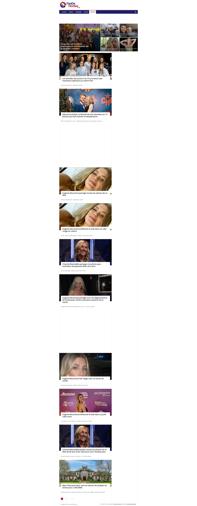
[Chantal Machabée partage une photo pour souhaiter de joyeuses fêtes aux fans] (85, 252)
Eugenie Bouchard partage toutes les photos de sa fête (84, 194)
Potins (86, 12)
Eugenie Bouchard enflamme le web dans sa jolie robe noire (84, 415)
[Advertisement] (98, 18)
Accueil (64, 12)
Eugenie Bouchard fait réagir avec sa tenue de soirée (83, 379)
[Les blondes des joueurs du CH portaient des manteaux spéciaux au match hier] (85, 67)
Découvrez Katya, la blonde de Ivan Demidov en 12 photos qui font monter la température (84, 115)
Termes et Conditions (117, 504)
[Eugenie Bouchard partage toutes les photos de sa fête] (85, 187)
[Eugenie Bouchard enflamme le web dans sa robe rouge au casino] (85, 223)
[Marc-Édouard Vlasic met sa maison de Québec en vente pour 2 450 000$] (85, 475)
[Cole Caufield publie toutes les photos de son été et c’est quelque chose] (110, 30)
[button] (135, 12)
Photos (92, 12)
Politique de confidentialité (131, 504)
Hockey (71, 12)
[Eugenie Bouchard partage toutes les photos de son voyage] (129, 44)
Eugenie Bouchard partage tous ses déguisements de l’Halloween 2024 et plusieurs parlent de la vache (84, 299)
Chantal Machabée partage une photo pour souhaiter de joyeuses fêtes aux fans (81, 265)
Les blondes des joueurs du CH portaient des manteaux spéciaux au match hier (82, 79)
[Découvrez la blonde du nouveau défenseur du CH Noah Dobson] (110, 44)
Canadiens (78, 12)
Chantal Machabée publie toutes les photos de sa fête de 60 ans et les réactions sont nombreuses (84, 450)
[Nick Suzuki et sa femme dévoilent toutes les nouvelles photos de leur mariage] (129, 30)
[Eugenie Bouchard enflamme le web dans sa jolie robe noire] (85, 410)
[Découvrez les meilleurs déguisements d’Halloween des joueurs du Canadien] (80, 37)
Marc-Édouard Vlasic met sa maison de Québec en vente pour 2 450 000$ (84, 486)
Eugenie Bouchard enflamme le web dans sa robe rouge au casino (84, 230)
